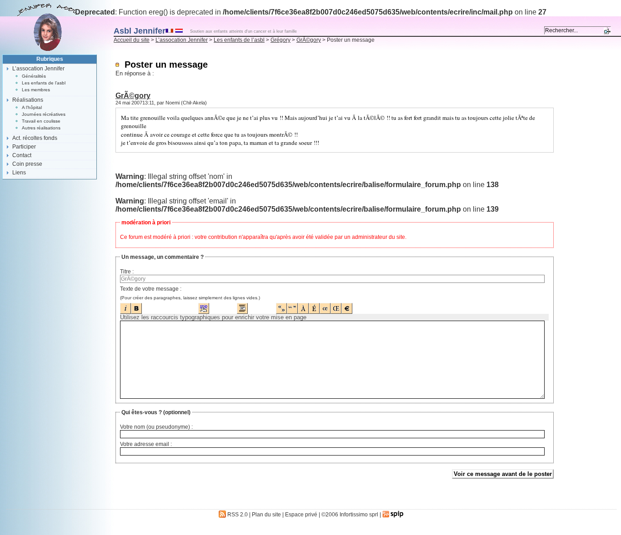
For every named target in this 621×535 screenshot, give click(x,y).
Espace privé (301, 514)
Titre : (127, 271)
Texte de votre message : (150, 289)
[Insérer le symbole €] (346, 306)
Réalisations (27, 100)
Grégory (280, 40)
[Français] (169, 30)
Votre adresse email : (146, 444)
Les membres (36, 89)
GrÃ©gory (308, 40)
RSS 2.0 (237, 514)
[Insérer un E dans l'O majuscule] (336, 306)
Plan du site (266, 514)
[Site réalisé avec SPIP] (393, 514)
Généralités (34, 76)
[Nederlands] (179, 30)
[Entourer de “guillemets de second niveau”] (292, 306)
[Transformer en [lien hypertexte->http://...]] (203, 306)
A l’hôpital (32, 107)
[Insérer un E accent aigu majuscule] (314, 306)
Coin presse (27, 164)
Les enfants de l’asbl (239, 40)
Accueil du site (132, 40)
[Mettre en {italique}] (125, 306)
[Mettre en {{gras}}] (136, 306)
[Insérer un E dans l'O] (325, 306)
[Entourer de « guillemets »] (281, 306)
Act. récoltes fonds (34, 138)
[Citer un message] (242, 306)
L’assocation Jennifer (181, 40)
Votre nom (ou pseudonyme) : (156, 427)
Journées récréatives (43, 114)
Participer (24, 147)
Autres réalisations (41, 127)
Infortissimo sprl (359, 514)
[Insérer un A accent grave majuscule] (303, 306)
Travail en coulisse (41, 121)
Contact (21, 155)
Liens (19, 172)
